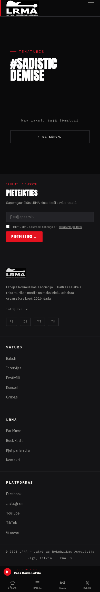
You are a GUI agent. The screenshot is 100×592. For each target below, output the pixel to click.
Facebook (14, 494)
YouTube (13, 513)
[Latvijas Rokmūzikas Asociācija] (22, 8)
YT (39, 321)
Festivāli (13, 378)
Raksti (11, 358)
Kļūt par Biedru (18, 450)
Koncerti (12, 387)
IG (25, 321)
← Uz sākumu (50, 136)
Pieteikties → (24, 236)
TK (53, 321)
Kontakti (13, 460)
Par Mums (14, 431)
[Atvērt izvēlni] (91, 8)
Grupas (12, 397)
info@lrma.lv (17, 309)
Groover (12, 532)
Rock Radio (15, 440)
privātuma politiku (70, 227)
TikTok (11, 522)
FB (11, 321)
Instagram (14, 503)
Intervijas (14, 368)
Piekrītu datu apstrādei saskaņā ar (47, 227)
